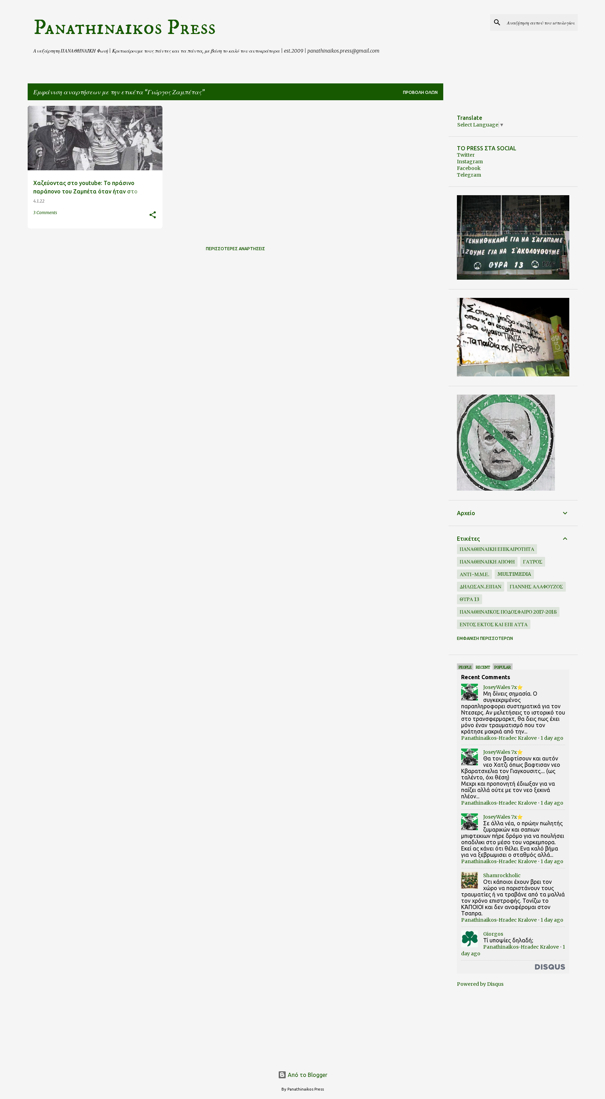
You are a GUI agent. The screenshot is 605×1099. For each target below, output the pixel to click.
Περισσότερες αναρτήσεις (235, 248)
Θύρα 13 (469, 599)
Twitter (466, 155)
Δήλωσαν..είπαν (480, 586)
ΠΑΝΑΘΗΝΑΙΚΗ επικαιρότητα (497, 549)
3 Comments (45, 212)
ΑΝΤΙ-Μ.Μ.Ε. (474, 574)
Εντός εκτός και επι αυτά (494, 624)
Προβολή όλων (420, 92)
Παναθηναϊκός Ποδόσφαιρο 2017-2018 (508, 612)
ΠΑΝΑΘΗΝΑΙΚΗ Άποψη (487, 562)
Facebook (469, 168)
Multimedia (514, 574)
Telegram (469, 175)
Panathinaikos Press (124, 27)
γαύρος (532, 562)
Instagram (470, 161)
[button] (152, 215)
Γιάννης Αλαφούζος (536, 586)
